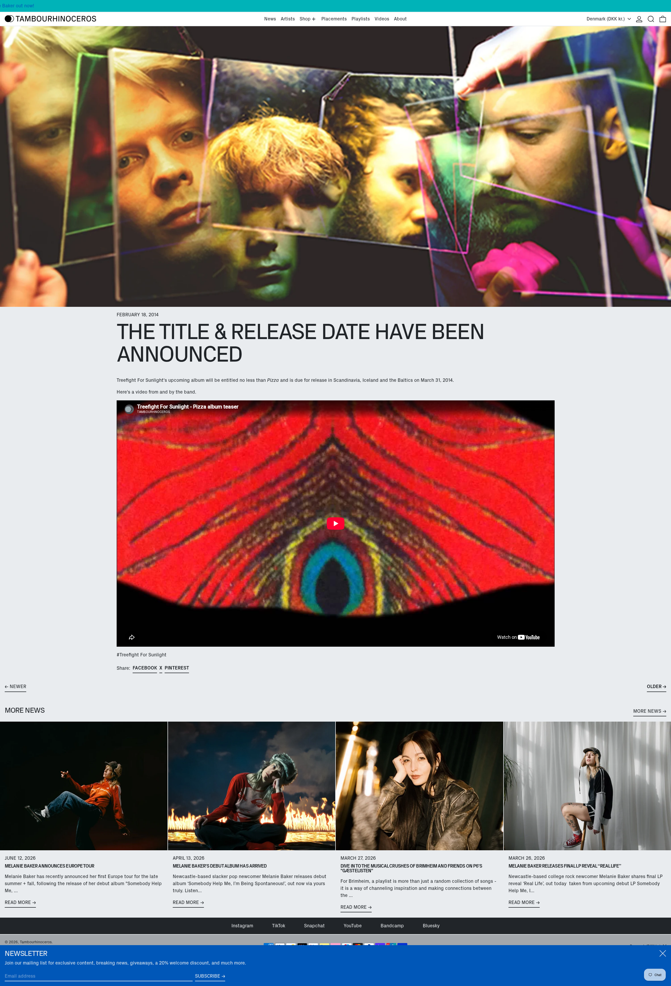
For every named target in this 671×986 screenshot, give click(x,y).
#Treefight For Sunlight (141, 655)
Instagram (242, 926)
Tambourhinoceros (36, 942)
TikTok (278, 926)
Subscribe (207, 976)
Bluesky (431, 926)
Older (654, 686)
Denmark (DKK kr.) (606, 19)
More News (647, 711)
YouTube (353, 926)
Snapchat (314, 926)
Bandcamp (392, 926)
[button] (650, 19)
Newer (18, 686)
